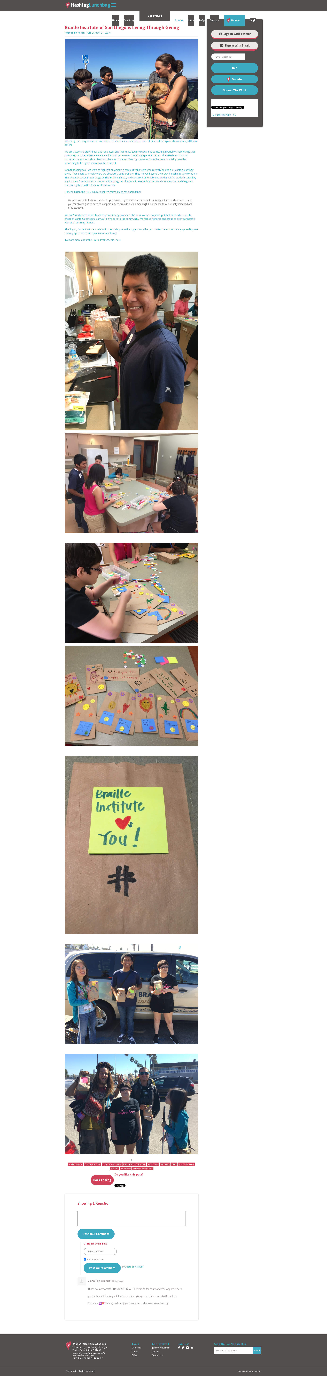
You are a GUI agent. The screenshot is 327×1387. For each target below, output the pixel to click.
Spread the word (234, 90)
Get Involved (155, 15)
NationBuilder (255, 1371)
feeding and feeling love (134, 1164)
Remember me (95, 1259)
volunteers (126, 1168)
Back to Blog (102, 1180)
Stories (179, 20)
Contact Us (157, 1355)
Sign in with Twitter (237, 34)
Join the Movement (161, 1347)
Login (253, 20)
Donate (235, 20)
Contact (214, 20)
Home (115, 20)
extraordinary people (143, 1168)
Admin (81, 32)
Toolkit (135, 1351)
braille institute (75, 1164)
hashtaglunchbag (92, 1164)
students (114, 1168)
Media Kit (136, 1347)
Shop (191, 20)
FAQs (202, 20)
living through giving (112, 1164)
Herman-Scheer (92, 1358)
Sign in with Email (237, 45)
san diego (165, 1164)
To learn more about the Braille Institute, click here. (93, 240)
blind (174, 1164)
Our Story (129, 20)
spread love (153, 1164)
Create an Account (133, 1266)
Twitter (82, 1371)
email (92, 1371)
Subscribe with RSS (225, 114)
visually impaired (186, 1164)
